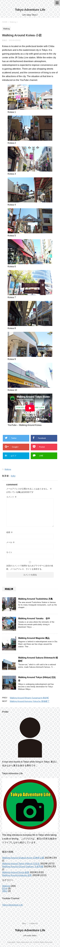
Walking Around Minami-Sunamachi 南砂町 (29, 698)
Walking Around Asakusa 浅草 (17, 875)
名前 (9, 532)
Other (5, 891)
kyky (13, 476)
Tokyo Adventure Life (30, 9)
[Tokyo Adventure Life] (30, 737)
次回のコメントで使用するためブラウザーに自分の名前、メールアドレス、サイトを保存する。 (29, 567)
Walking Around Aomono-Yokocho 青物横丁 (30, 701)
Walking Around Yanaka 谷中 (34, 618)
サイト (9, 552)
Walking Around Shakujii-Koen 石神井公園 (23, 858)
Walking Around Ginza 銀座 (15, 872)
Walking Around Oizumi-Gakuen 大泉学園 (22, 866)
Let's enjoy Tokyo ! (30, 936)
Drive (4, 888)
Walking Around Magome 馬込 (34, 638)
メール (10, 542)
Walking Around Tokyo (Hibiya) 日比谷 (21, 863)
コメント (11, 497)
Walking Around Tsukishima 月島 (35, 599)
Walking (8, 469)
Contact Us (33, 923)
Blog (24, 923)
